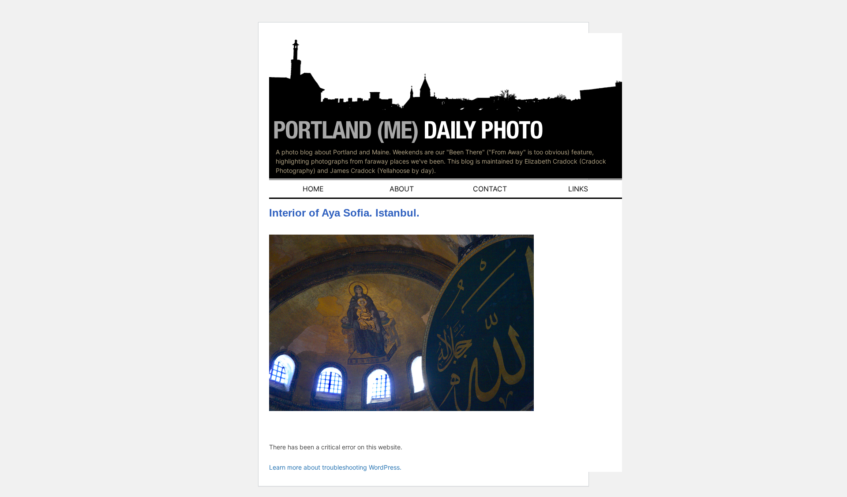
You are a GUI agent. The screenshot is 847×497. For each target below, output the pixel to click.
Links (578, 188)
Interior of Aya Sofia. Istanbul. (344, 213)
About (402, 188)
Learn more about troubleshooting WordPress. (335, 467)
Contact (490, 188)
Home (313, 188)
